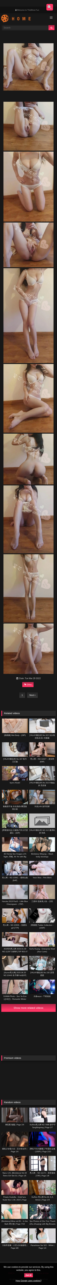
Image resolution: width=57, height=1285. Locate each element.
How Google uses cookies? (28, 1281)
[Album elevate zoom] (49, 7)
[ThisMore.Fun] (23, 18)
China (29, 684)
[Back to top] (49, 1277)
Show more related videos (28, 1007)
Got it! (29, 1275)
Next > (32, 695)
